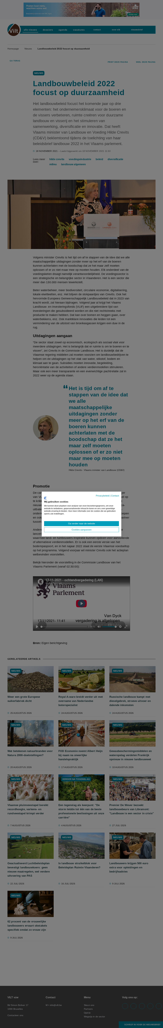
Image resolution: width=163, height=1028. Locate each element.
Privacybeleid (102, 495)
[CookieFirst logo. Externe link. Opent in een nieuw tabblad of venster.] (45, 498)
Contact (115, 495)
